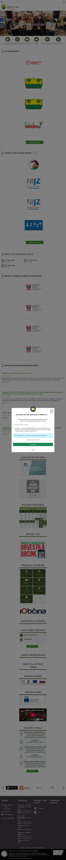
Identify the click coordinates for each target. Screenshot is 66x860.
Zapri (33, 450)
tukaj (35, 431)
